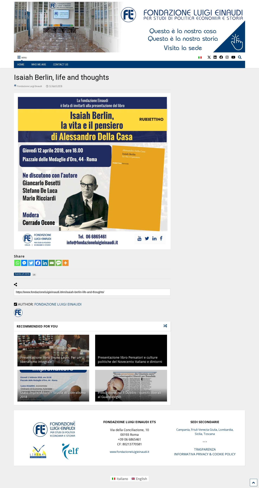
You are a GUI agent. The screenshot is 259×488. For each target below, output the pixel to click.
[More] (65, 263)
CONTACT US (60, 64)
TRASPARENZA (205, 449)
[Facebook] (38, 263)
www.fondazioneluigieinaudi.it (129, 452)
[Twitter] (31, 263)
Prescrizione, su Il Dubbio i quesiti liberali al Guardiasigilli (129, 394)
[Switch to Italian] (200, 59)
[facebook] (221, 57)
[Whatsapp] (17, 263)
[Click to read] (53, 350)
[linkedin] (215, 57)
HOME (20, 64)
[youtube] (233, 57)
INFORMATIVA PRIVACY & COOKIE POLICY (205, 454)
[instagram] (227, 57)
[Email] (52, 263)
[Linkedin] (45, 263)
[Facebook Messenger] (24, 263)
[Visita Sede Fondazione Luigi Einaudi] (129, 50)
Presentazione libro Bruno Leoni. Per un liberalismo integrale (50, 359)
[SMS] (59, 263)
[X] (209, 57)
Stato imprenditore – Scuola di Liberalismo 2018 (53, 394)
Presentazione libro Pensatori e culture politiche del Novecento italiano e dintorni (130, 359)
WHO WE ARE (38, 64)
